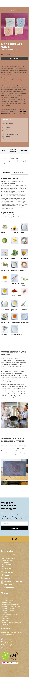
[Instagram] (16, 539)
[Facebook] (12, 539)
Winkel (3, 10)
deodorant (5, 620)
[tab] (6, 172)
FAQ (3, 566)
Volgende (24, 150)
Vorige (4, 150)
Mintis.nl (25, 672)
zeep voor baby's (6, 602)
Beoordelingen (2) (19, 172)
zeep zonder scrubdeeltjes (9, 614)
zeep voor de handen (8, 610)
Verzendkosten (6, 562)
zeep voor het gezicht (8, 608)
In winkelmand (14, 58)
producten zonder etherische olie (11, 622)
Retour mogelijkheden (8, 564)
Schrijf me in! (14, 528)
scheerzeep (5, 616)
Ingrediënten (6, 172)
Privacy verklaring (7, 560)
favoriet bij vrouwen (7, 598)
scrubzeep (5, 612)
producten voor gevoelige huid (10, 604)
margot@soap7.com (8, 642)
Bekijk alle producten (13, 150)
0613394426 (7, 639)
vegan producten (7, 618)
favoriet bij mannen (7, 600)
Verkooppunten (6, 568)
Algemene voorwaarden (8, 558)
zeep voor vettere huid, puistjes (11, 606)
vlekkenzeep (5, 624)
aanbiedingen (9, 10)
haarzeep (4, 596)
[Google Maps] (2, 644)
